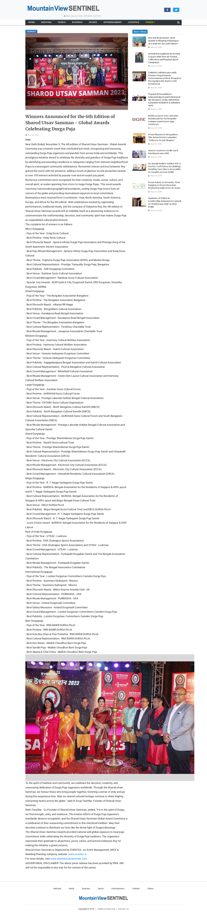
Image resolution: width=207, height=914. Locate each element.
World (71, 888)
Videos (150, 888)
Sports (101, 888)
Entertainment (118, 888)
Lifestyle (136, 888)
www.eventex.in (77, 854)
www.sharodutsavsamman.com (68, 858)
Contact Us (123, 909)
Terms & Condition (106, 909)
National (57, 888)
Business (86, 888)
